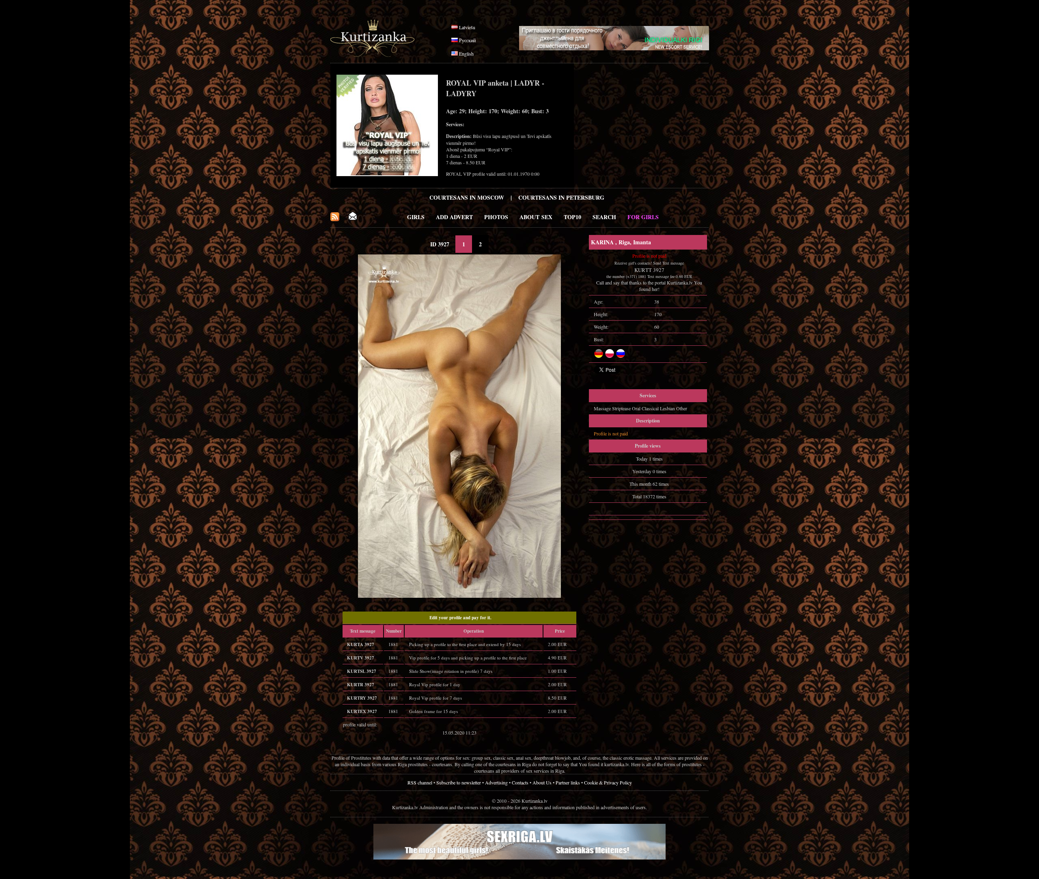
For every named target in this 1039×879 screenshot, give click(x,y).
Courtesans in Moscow (466, 197)
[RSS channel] (334, 219)
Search (604, 217)
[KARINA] (459, 595)
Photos (496, 217)
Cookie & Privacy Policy (608, 782)
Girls (416, 217)
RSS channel (419, 782)
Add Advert (454, 217)
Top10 (572, 217)
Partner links (568, 782)
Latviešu (467, 27)
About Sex (536, 217)
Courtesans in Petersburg (561, 197)
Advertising (496, 782)
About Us (542, 782)
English (466, 53)
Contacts (520, 782)
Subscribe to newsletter (458, 782)
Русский (467, 40)
